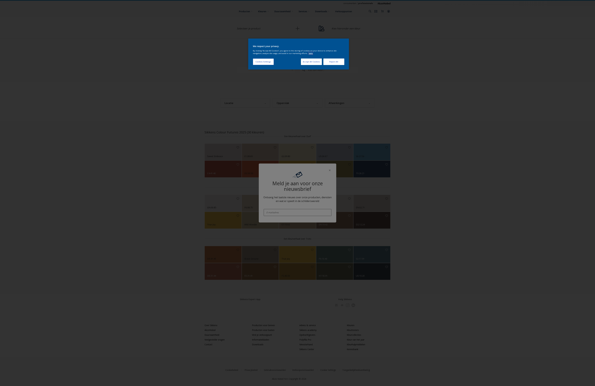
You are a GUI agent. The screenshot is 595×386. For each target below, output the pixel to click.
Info (311, 53)
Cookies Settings (263, 62)
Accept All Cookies (311, 62)
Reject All (333, 62)
